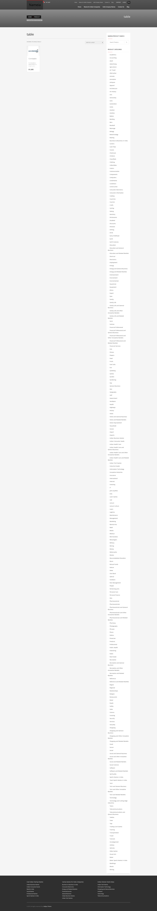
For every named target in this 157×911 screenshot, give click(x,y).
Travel (111, 836)
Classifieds (113, 159)
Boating (112, 137)
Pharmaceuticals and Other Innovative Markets (117, 614)
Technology (113, 798)
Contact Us (107, 2)
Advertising (113, 64)
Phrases (112, 629)
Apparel (112, 85)
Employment (113, 262)
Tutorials (112, 839)
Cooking (112, 196)
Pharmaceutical (114, 601)
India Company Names (98, 2)
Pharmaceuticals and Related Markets (117, 619)
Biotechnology (114, 134)
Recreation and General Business (116, 664)
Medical (112, 534)
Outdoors (112, 580)
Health (112, 404)
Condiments (113, 180)
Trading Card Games (116, 826)
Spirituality (113, 774)
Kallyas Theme (47, 906)
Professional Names (32, 893)
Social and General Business (118, 753)
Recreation (113, 660)
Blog (112, 2)
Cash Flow (113, 147)
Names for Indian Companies (85, 2)
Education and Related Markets (119, 253)
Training (112, 830)
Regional (112, 688)
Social (111, 750)
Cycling (112, 208)
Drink (111, 233)
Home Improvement (116, 423)
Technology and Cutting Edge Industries (117, 802)
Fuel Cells (112, 364)
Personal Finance (115, 595)
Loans (111, 509)
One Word (113, 573)
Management (114, 518)
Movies (112, 555)
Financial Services (115, 346)
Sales (111, 709)
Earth (111, 239)
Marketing (113, 521)
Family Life (113, 302)
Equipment (113, 287)
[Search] (126, 42)
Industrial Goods (115, 466)
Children (112, 156)
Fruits (111, 361)
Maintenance (114, 515)
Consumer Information (116, 193)
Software (112, 768)
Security (112, 718)
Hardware (113, 401)
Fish (111, 349)
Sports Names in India (116, 777)
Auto (111, 101)
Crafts (111, 205)
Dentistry (112, 214)
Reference (113, 678)
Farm (111, 321)
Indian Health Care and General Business (116, 448)
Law (111, 500)
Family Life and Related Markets (116, 317)
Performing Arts (114, 589)
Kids (111, 494)
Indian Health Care (115, 444)
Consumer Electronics (116, 190)
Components (113, 174)
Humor (112, 429)
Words (112, 866)
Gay (111, 383)
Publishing (113, 650)
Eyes (111, 296)
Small (111, 744)
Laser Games (113, 497)
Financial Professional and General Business (117, 331)
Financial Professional (116, 327)
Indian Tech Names (115, 463)
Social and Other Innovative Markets (117, 758)
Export (112, 293)
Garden (112, 377)
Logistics (112, 512)
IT (110, 487)
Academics (113, 55)
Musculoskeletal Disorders (118, 558)
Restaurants (113, 697)
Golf (111, 395)
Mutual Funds (114, 564)
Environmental (114, 281)
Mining (112, 546)
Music (111, 561)
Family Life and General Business (116, 307)
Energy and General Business (119, 269)
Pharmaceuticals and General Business (118, 608)
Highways (112, 407)
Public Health (114, 647)
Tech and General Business (118, 786)
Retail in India (30, 889)
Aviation (112, 110)
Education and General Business (116, 249)
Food (111, 358)
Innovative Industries (116, 472)
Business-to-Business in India (119, 141)
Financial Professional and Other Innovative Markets (117, 337)
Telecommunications (116, 809)
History (112, 410)
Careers (112, 144)
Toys (111, 823)
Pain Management (115, 583)
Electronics (113, 259)
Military (112, 543)
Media (111, 530)
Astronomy (113, 98)
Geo (111, 389)
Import (112, 432)
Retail (111, 700)
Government (113, 398)
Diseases (112, 226)
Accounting (113, 58)
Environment (113, 278)
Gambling (113, 371)
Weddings (113, 863)
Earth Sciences (114, 242)
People (112, 586)
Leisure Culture (114, 506)
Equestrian (113, 284)
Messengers (113, 540)
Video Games (114, 851)
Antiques (112, 82)
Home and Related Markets (118, 420)
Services (112, 721)
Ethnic (111, 290)
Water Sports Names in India (118, 860)
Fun (111, 367)
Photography (113, 626)
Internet (112, 481)
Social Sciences (114, 765)
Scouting (112, 715)
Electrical (112, 256)
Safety (111, 706)
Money (112, 549)
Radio (111, 654)
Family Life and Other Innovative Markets (115, 312)
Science (112, 712)
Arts (111, 95)
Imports (112, 435)
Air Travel (112, 70)
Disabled (112, 220)
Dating (112, 211)
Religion (112, 694)
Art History (113, 91)
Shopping (112, 728)
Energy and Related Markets (118, 272)
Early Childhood (114, 236)
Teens (111, 806)
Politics (112, 635)
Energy (112, 265)
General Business (115, 386)
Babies (112, 116)
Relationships (114, 691)
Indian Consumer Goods (117, 441)
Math (111, 527)
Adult (111, 61)
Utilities (112, 845)
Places (111, 632)
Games (112, 374)
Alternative (113, 73)
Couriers (112, 202)
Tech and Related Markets (118, 794)
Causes (112, 150)
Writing (112, 869)
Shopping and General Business (115, 732)
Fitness (112, 352)
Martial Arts (113, 524)
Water (111, 857)
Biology (112, 131)
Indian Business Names (117, 438)
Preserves (113, 638)
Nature (112, 567)
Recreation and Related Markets (116, 674)
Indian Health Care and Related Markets (118, 459)
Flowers (112, 355)
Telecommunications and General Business (116, 813)
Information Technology (117, 469)
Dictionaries (113, 217)
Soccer (112, 747)
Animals (112, 76)
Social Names (30, 891)
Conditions (113, 184)
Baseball (112, 125)
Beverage (112, 128)
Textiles (112, 817)
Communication (114, 171)
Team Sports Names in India (118, 780)
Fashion (112, 324)
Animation (113, 79)
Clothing (112, 162)
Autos (111, 107)
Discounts (113, 223)
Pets (111, 598)
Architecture (113, 88)
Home (76, 2)
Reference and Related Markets (119, 682)
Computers (113, 177)
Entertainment (114, 275)
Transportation (114, 833)
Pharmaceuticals (115, 604)
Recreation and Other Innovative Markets (115, 669)
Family (112, 299)
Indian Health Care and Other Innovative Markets (118, 454)
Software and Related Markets (119, 771)
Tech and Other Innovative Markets (117, 790)
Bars (111, 122)
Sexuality (112, 724)
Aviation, (112, 113)
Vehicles (112, 848)
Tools (111, 820)
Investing (112, 484)
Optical (112, 576)
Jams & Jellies (114, 491)
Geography (113, 392)
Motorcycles (113, 552)
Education (113, 245)
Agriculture (113, 67)
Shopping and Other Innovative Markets (118, 737)
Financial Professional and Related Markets (117, 342)
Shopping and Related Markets (119, 741)
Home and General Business (118, 417)
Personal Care (114, 592)
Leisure (112, 503)
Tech (111, 783)
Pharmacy (113, 623)
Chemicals (113, 153)
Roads (111, 703)
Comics (112, 168)
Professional (113, 644)
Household (113, 426)
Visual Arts (113, 854)
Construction (113, 187)
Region (112, 685)
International (114, 478)
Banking (112, 119)
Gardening (113, 380)
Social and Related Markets (118, 762)
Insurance (113, 475)
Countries (113, 199)
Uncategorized (114, 842)
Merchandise (114, 537)
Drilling (112, 230)
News (111, 570)
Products (112, 641)
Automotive (113, 104)
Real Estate (113, 657)
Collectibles (113, 165)
